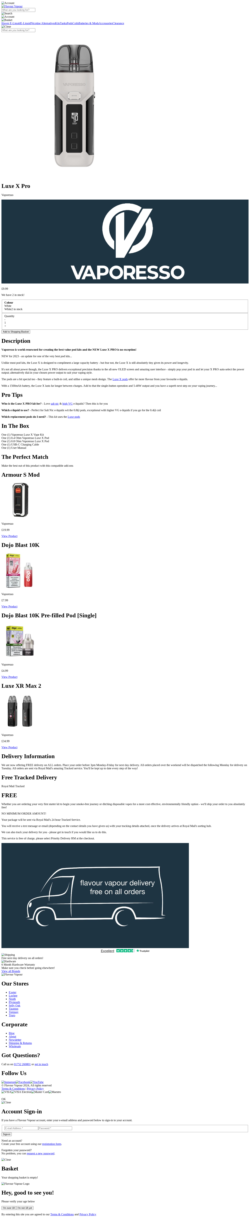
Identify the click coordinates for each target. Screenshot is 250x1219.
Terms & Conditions (13, 1088)
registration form (51, 1143)
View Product (9, 536)
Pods (69, 23)
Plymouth (14, 1002)
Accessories (106, 23)
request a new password (40, 1153)
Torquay (13, 1012)
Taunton (13, 1008)
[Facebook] (23, 1082)
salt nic (55, 403)
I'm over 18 (9, 1208)
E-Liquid (25, 23)
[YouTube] (37, 1082)
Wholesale (15, 1046)
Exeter (12, 992)
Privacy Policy (35, 1088)
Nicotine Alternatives (43, 23)
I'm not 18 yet (25, 1208)
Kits (57, 23)
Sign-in (6, 1134)
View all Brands (10, 971)
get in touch (41, 1064)
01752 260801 (22, 1064)
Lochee (13, 995)
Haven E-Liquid (10, 23)
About (12, 1036)
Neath (12, 998)
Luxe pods (74, 416)
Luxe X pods (120, 379)
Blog (11, 1033)
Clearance (118, 23)
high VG (67, 403)
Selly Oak (14, 1005)
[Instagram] (8, 1082)
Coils (75, 23)
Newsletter (15, 1039)
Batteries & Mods (89, 23)
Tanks (63, 23)
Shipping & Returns (20, 1043)
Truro (12, 1015)
